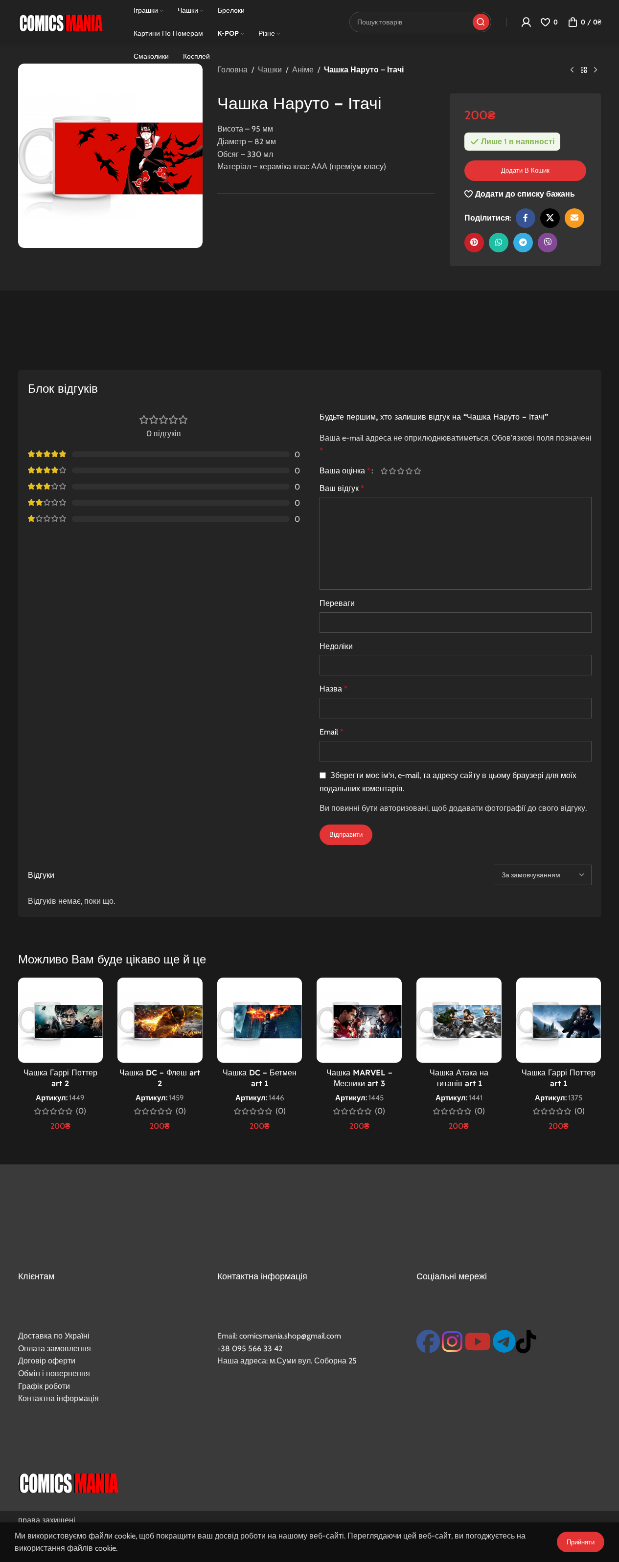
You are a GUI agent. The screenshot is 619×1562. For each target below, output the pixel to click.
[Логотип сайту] (60, 21)
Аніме (303, 69)
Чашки (270, 69)
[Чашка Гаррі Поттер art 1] (558, 1020)
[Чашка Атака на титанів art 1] (459, 1020)
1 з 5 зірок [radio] (384, 471)
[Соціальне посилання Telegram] (523, 242)
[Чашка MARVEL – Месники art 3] (359, 1020)
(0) (81, 1111)
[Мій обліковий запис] (526, 22)
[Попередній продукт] (572, 70)
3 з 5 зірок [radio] (401, 471)
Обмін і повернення (54, 1373)
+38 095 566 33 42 (249, 1348)
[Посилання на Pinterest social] (474, 242)
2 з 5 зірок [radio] (393, 471)
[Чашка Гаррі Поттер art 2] (60, 1020)
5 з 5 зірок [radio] (417, 471)
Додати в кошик (525, 170)
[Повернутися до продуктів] (584, 70)
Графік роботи (44, 1386)
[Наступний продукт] (595, 70)
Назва (333, 688)
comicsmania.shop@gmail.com (290, 1335)
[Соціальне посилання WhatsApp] (498, 242)
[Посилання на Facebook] (525, 218)
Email (332, 731)
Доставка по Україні (54, 1335)
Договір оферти (46, 1360)
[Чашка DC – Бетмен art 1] (259, 1020)
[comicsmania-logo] (68, 1481)
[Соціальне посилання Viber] (547, 242)
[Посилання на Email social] (574, 218)
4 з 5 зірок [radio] (409, 471)
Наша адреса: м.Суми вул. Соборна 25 (287, 1360)
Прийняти (581, 1542)
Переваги (337, 603)
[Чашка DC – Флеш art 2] (160, 1020)
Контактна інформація (58, 1398)
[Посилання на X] (550, 218)
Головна (232, 69)
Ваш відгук (342, 488)
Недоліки (336, 646)
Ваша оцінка (345, 471)
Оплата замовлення (54, 1348)
